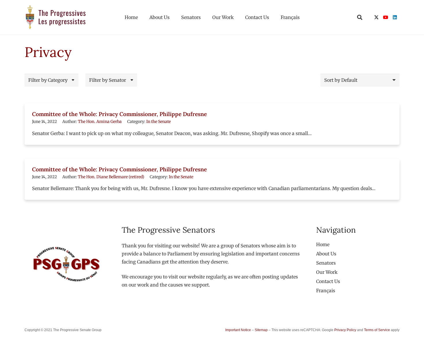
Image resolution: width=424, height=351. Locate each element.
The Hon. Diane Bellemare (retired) (111, 176)
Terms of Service (377, 330)
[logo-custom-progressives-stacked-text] (56, 17)
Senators (326, 263)
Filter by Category (47, 80)
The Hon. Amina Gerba (100, 121)
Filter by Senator (107, 80)
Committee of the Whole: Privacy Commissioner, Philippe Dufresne (119, 114)
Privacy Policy (345, 330)
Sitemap (261, 330)
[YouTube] (385, 17)
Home (322, 244)
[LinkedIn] (394, 17)
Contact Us (328, 281)
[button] (359, 17)
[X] (376, 17)
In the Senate (158, 121)
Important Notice (238, 330)
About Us (326, 254)
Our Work (326, 272)
